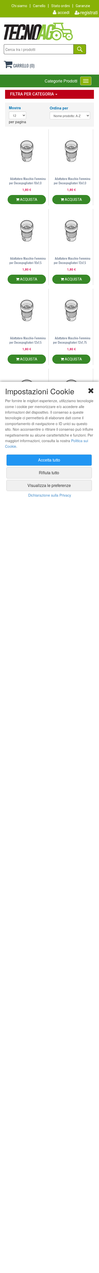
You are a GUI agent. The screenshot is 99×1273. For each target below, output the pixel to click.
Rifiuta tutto (49, 472)
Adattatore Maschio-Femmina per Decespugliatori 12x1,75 (71, 340)
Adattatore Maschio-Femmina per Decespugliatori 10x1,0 (27, 180)
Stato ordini (60, 6)
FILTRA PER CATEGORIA (32, 94)
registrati (89, 12)
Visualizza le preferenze (49, 485)
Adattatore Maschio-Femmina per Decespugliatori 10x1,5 (27, 260)
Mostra (15, 107)
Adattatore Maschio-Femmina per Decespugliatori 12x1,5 (72, 260)
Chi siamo (19, 6)
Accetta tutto (49, 460)
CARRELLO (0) (23, 66)
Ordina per (59, 107)
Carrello (39, 6)
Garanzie (83, 6)
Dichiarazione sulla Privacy (49, 495)
